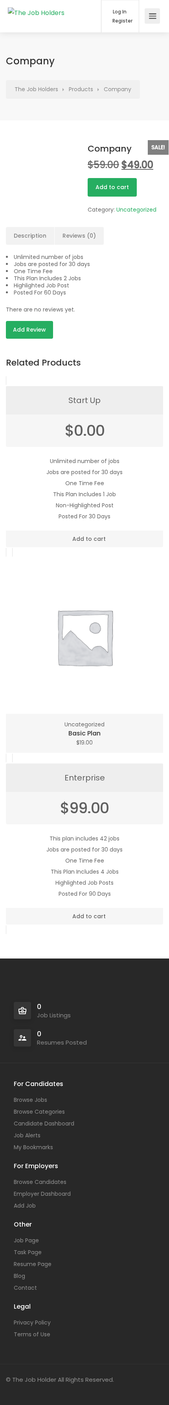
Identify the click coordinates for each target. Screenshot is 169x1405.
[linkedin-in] (27, 1390)
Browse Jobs (30, 1100)
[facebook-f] (14, 1390)
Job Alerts (27, 1135)
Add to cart (112, 187)
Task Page (28, 1252)
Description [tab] (30, 236)
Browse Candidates (40, 1182)
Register (121, 21)
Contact (25, 1288)
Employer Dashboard (42, 1194)
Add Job (25, 1206)
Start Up (84, 400)
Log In (119, 12)
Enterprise (84, 777)
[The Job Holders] (36, 5)
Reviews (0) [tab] (79, 236)
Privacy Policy (32, 1322)
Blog (19, 1276)
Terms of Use (32, 1334)
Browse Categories (39, 1112)
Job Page (26, 1240)
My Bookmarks (33, 1147)
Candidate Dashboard (44, 1123)
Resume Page (32, 1264)
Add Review (29, 330)
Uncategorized (136, 210)
